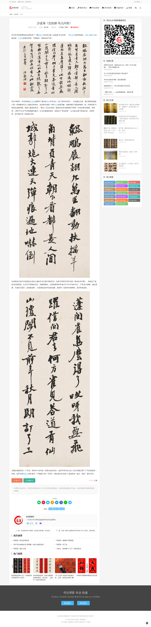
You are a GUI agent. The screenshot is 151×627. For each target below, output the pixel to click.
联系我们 (67, 603)
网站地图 (82, 619)
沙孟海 (72, 35)
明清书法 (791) (109, 186)
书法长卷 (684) (121, 197)
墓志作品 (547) (121, 204)
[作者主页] (36, 523)
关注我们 (137, 2)
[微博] (43, 502)
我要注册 (20, 2)
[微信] (39, 502)
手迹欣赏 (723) (121, 193)
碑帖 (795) (120, 182)
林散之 (40, 35)
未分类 (16, 14)
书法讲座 (95, 7)
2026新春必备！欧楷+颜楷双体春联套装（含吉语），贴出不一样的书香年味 (43, 577)
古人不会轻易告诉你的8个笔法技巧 (116, 73)
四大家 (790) (120, 186)
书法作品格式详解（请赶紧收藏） (115, 79)
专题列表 (119, 7)
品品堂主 (31, 516)
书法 (93, 35)
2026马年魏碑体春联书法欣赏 (87, 575)
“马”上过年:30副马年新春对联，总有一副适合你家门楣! (64, 576)
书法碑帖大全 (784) (109, 190)
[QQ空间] (52, 502)
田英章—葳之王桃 (19, 548)
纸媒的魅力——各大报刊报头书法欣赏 (117, 86)
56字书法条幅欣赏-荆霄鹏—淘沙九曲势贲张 (28, 544)
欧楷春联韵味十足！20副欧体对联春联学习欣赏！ (21, 576)
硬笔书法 (83, 7)
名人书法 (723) (109, 193)
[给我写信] (40, 523)
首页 (73, 7)
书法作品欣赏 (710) (133, 193)
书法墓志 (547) (109, 204)
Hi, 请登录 (12, 2)
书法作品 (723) (121, 189)
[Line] (65, 502)
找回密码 (28, 2)
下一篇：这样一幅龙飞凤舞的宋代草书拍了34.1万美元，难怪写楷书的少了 (76, 530)
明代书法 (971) (109, 182)
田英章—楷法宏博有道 (21, 540)
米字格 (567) (133, 200)
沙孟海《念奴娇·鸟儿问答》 (54, 23)
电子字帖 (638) (121, 200)
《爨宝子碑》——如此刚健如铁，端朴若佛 (118, 92)
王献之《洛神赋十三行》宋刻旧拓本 (68, 548)
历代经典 (107, 7)
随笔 (130, 7)
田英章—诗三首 (61, 544)
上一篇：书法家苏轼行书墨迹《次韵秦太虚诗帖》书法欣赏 (33, 530)
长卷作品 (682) (109, 200)
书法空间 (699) (109, 197)
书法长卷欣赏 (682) (133, 197)
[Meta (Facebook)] (61, 502)
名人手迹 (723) (133, 189)
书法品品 (14, 7)
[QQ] (48, 502)
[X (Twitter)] (56, 502)
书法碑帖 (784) (133, 186)
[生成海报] (70, 502)
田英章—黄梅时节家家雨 (65, 540)
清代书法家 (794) (132, 182)
